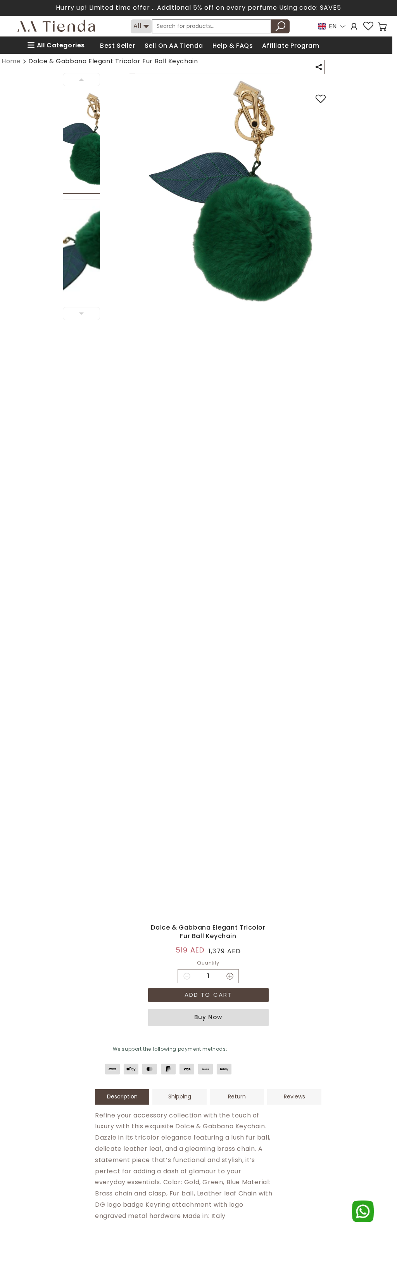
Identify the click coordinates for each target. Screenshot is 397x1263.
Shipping (179, 1096)
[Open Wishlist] (368, 26)
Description (122, 1096)
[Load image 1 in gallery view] (86, 142)
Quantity (208, 962)
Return (237, 1096)
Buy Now (208, 1017)
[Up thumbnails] (81, 79)
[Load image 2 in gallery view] (86, 251)
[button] (382, 27)
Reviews (294, 1096)
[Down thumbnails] (81, 313)
